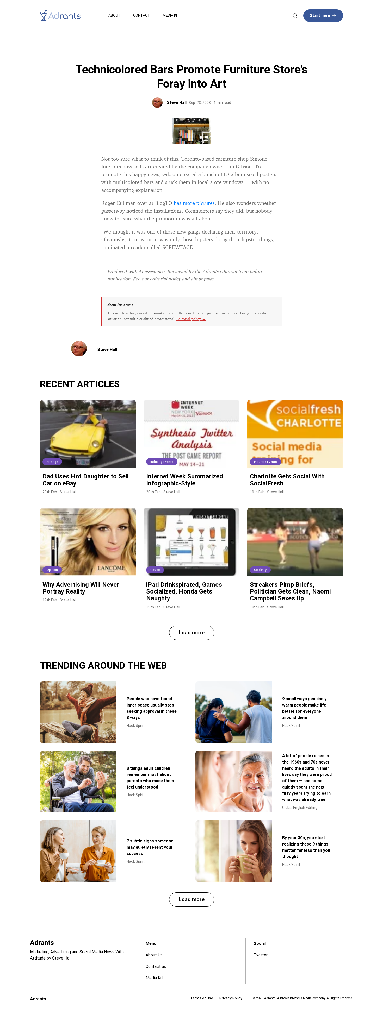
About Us (154, 955)
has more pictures (194, 203)
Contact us (156, 966)
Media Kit (171, 15)
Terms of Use (201, 998)
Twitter (261, 955)
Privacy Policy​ (230, 998)
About (114, 15)
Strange (52, 462)
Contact (141, 15)
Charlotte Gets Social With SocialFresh (287, 480)
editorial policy (165, 278)
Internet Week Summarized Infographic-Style (184, 480)
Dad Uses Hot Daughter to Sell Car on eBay (85, 480)
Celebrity (260, 570)
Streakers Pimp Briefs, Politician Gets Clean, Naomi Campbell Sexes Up (290, 591)
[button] (191, 633)
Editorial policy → (191, 319)
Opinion (52, 570)
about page (202, 278)
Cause (155, 570)
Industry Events (161, 462)
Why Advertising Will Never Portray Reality (80, 588)
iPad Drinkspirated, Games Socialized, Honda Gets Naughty (184, 591)
